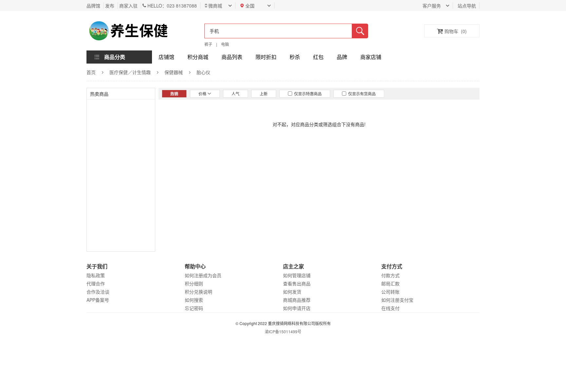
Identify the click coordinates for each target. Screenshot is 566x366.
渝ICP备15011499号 (283, 331)
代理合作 (95, 283)
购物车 (455, 31)
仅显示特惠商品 (307, 93)
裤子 (208, 44)
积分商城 (197, 57)
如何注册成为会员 (203, 275)
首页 (91, 72)
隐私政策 (95, 275)
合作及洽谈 (97, 291)
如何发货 (292, 291)
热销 (174, 94)
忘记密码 (194, 308)
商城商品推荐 (297, 300)
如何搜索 (194, 300)
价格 (202, 93)
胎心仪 (203, 72)
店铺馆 (166, 57)
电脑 (225, 44)
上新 (264, 93)
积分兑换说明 (198, 291)
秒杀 (295, 57)
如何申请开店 (297, 308)
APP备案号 (97, 300)
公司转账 (390, 291)
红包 (318, 57)
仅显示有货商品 (361, 93)
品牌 (342, 57)
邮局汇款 (390, 283)
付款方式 (390, 275)
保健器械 (173, 72)
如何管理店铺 (297, 275)
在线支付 (390, 308)
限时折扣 (265, 57)
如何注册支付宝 (397, 300)
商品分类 (114, 57)
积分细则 (194, 283)
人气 (235, 93)
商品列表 (231, 57)
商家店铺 (370, 57)
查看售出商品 (297, 283)
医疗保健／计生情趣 (130, 72)
